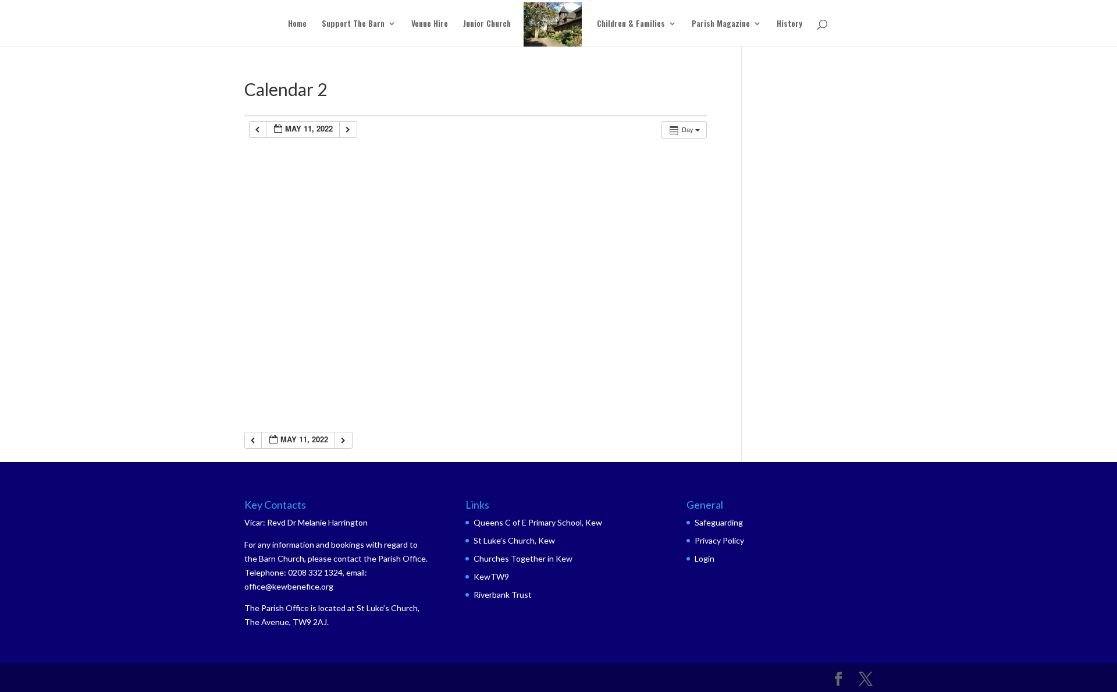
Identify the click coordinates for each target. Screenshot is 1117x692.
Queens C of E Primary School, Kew (538, 522)
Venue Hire (429, 24)
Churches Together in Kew (523, 558)
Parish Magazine (721, 24)
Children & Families (631, 24)
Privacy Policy (719, 540)
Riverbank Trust (503, 594)
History (789, 24)
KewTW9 (491, 576)
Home (297, 24)
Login (704, 558)
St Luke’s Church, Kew (514, 540)
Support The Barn (353, 24)
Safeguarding (719, 522)
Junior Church (487, 24)
